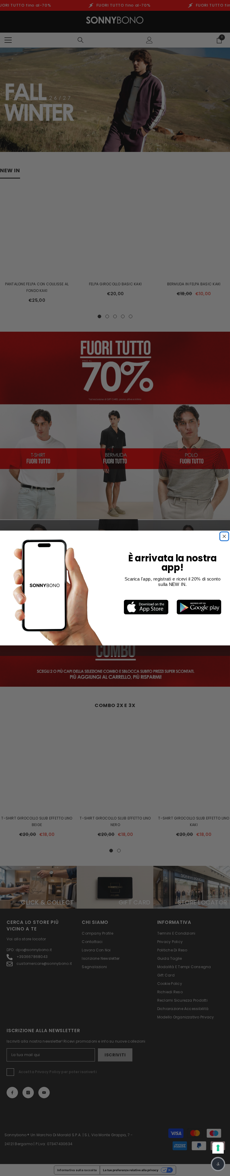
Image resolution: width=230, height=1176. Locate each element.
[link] (146, 607)
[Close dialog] (224, 536)
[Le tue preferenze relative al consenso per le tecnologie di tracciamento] (218, 1148)
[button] (218, 1164)
